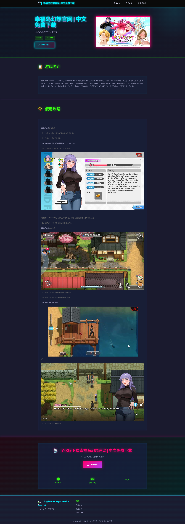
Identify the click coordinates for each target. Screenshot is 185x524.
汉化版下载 (142, 3)
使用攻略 (129, 3)
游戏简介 (117, 3)
